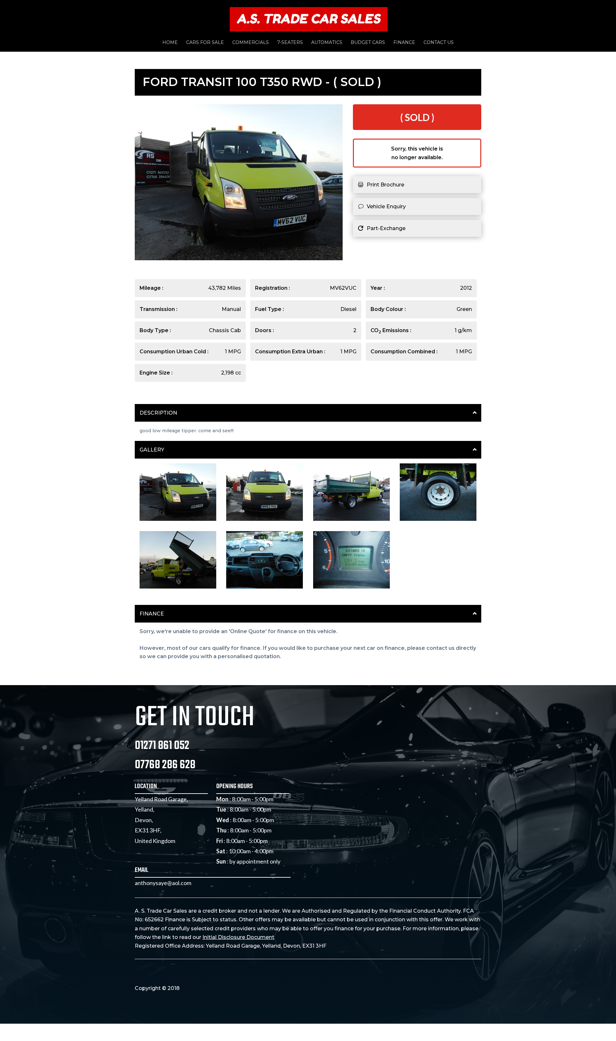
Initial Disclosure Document (238, 937)
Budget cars (368, 42)
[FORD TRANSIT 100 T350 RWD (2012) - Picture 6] (264, 587)
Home (170, 42)
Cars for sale (205, 42)
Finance (404, 42)
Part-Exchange (386, 228)
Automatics (326, 42)
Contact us (439, 42)
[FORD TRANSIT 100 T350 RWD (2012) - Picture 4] (438, 519)
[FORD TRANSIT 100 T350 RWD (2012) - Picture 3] (351, 519)
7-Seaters (290, 42)
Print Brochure (385, 185)
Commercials (250, 42)
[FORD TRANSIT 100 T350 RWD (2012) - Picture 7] (351, 587)
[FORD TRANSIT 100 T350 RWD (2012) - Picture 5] (178, 587)
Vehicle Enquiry (386, 206)
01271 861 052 (162, 746)
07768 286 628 (165, 765)
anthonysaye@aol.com (163, 882)
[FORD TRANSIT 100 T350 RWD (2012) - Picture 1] (178, 519)
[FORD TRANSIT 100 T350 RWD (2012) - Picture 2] (264, 519)
